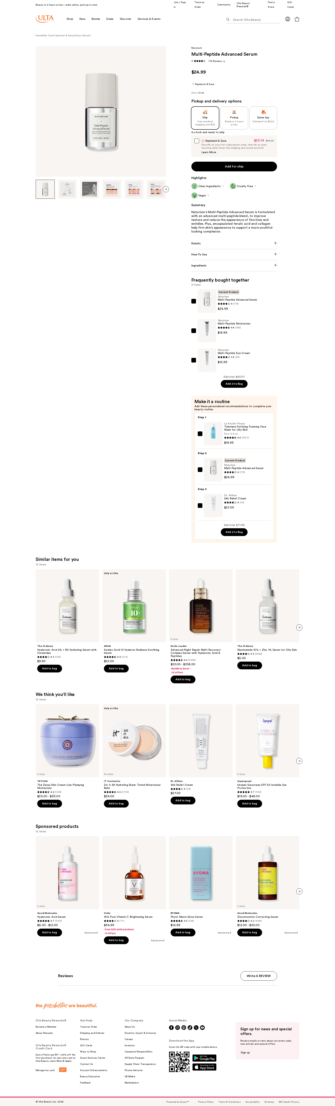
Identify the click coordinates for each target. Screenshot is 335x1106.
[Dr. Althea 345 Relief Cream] (201, 749)
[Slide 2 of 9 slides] (67, 189)
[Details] (234, 243)
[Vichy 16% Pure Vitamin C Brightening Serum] (134, 885)
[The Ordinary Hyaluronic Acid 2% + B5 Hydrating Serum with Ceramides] (67, 616)
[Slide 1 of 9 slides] (45, 189)
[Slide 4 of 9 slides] (111, 189)
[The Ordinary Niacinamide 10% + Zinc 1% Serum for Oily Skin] (267, 614)
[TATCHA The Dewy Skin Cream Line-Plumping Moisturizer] (67, 751)
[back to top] (323, 1094)
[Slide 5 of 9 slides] (134, 189)
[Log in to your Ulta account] (287, 19)
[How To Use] (234, 254)
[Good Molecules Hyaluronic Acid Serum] (67, 881)
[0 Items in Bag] (297, 19)
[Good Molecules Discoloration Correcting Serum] (267, 881)
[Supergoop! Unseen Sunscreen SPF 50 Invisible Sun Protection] (267, 751)
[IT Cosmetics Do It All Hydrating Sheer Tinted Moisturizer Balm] (134, 751)
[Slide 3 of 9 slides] (89, 189)
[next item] (166, 189)
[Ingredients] (234, 265)
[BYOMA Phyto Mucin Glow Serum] (201, 881)
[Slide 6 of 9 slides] (156, 189)
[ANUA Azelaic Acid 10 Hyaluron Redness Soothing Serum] (134, 616)
